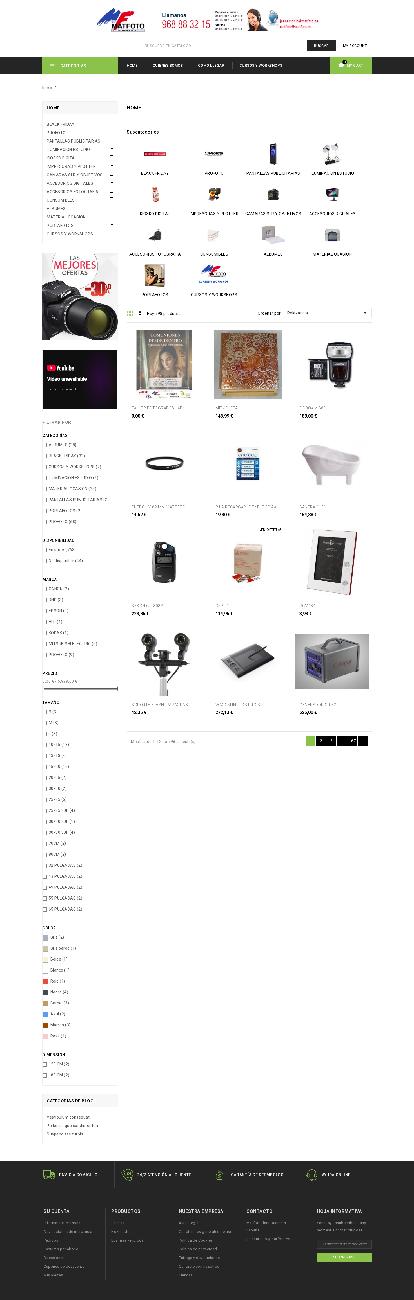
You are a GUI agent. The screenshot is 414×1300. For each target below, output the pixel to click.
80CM (57, 854)
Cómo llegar (211, 65)
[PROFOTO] (214, 154)
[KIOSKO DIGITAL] (155, 194)
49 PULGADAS (66, 887)
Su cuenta (57, 1211)
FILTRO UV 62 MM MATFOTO (159, 507)
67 (353, 741)
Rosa (58, 1036)
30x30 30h (62, 832)
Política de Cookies (196, 1240)
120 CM (59, 1064)
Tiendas (186, 1275)
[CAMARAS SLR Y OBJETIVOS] (273, 194)
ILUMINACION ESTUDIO (68, 149)
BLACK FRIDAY (60, 124)
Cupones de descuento (64, 1266)
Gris (57, 937)
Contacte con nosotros (199, 1266)
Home (132, 65)
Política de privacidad (198, 1249)
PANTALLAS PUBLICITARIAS (74, 141)
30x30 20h (62, 821)
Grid (130, 313)
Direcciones (54, 1258)
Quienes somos (168, 65)
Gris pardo (63, 948)
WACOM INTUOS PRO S (237, 704)
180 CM (59, 1075)
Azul (58, 1014)
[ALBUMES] (273, 235)
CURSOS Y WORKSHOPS (260, 65)
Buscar (321, 46)
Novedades (121, 1231)
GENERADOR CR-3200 (320, 704)
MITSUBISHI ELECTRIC (73, 643)
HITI (56, 621)
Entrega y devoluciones (199, 1258)
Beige (59, 959)
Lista (138, 314)
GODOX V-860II (313, 408)
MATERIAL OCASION (66, 217)
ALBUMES (56, 208)
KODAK (59, 632)
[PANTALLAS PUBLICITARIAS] (273, 154)
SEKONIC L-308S (147, 605)
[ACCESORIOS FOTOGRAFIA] (155, 235)
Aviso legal (189, 1223)
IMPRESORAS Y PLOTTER (71, 166)
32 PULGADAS (66, 865)
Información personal (62, 1223)
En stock (62, 550)
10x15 (59, 744)
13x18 (58, 755)
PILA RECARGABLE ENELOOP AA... (247, 507)
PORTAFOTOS (60, 225)
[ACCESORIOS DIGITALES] (332, 194)
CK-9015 (223, 605)
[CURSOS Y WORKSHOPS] (214, 275)
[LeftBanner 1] (80, 298)
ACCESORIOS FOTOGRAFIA (73, 192)
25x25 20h (62, 810)
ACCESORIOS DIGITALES (70, 183)
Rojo (57, 981)
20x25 (58, 777)
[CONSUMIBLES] (214, 235)
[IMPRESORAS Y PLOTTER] (214, 194)
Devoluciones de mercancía (68, 1231)
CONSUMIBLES (61, 200)
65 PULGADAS (66, 909)
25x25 (58, 799)
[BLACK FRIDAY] (155, 154)
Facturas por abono (61, 1249)
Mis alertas (53, 1275)
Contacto (259, 1211)
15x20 (59, 766)
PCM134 (307, 605)
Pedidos (51, 1240)
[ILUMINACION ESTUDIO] (332, 154)
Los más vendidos (127, 1240)
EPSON (59, 611)
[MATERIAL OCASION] (332, 235)
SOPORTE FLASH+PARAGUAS (160, 704)
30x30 (58, 788)
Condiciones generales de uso (205, 1231)
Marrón (60, 1025)
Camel (59, 1003)
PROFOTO (56, 132)
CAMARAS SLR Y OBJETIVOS (75, 175)
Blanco (60, 970)
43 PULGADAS (66, 876)
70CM (57, 843)
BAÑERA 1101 (312, 507)
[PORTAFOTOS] (155, 275)
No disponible (66, 560)
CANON (59, 589)
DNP (56, 600)
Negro (59, 992)
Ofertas (117, 1223)
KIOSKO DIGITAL (62, 158)
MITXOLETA (226, 408)
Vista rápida (142, 423)
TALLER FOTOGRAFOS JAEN (158, 408)
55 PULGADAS (66, 898)
